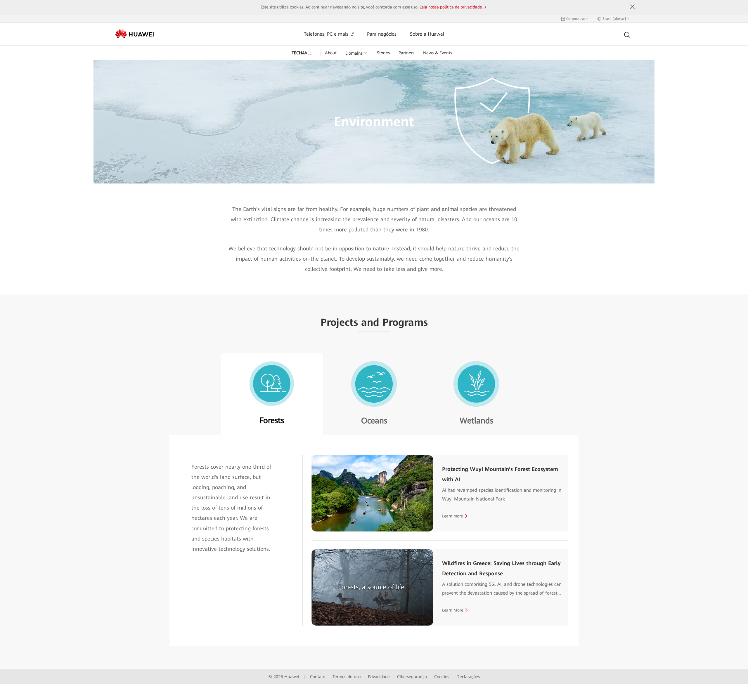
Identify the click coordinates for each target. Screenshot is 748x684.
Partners (406, 53)
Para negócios (381, 34)
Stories (383, 53)
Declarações (468, 676)
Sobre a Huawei (427, 34)
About (331, 53)
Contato (317, 676)
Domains (354, 53)
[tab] (272, 394)
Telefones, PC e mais (327, 34)
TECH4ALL (301, 53)
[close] (632, 7)
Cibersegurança (412, 676)
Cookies (441, 676)
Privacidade (379, 676)
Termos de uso (347, 676)
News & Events (437, 53)
